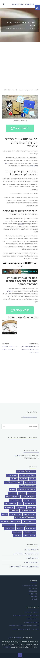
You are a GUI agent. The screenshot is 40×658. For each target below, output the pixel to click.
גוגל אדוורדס (31, 493)
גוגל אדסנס (22, 493)
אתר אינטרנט (23, 479)
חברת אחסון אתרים (29, 500)
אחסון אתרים (33, 591)
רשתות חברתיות (9, 528)
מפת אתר (34, 596)
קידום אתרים (22, 90)
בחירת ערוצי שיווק (30, 482)
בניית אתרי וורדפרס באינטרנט (13, 482)
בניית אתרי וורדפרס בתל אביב (26, 489)
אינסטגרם (10, 291)
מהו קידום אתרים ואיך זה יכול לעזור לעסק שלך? (24, 566)
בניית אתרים (33, 593)
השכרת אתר (12, 493)
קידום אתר (6, 647)
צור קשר (34, 599)
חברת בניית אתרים (15, 500)
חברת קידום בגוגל (30, 503)
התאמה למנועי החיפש (12, 496)
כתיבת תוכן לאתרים (33, 558)
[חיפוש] (4, 426)
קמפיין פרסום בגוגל (8, 525)
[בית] (35, 28)
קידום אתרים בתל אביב (31, 549)
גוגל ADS (12, 489)
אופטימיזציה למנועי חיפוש (27, 475)
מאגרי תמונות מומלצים (29, 417)
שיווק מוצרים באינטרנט (31, 562)
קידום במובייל (31, 525)
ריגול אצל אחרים (30, 528)
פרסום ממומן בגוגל (29, 514)
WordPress (18, 638)
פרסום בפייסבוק (29, 28)
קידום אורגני (31, 517)
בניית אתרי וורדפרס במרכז (27, 486)
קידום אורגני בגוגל (20, 517)
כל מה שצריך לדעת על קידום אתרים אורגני (26, 629)
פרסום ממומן (14, 510)
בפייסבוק (21, 224)
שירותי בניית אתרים (29, 532)
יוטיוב (20, 503)
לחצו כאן (17, 455)
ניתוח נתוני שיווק (20, 507)
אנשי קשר (32, 479)
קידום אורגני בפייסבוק (29, 521)
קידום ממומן (21, 525)
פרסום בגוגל (33, 588)
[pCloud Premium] (19, 271)
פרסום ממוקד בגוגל (15, 514)
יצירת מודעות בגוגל (10, 503)
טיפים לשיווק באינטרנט (29, 585)
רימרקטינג (20, 528)
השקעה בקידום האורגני (28, 496)
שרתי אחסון (17, 535)
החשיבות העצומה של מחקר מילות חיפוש (26, 554)
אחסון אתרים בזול (12, 475)
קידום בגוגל (4, 521)
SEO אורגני (20, 471)
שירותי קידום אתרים (29, 535)
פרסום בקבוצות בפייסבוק (28, 510)
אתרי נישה (14, 479)
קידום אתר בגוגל (15, 521)
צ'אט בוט (4, 514)
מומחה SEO (31, 507)
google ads (30, 471)
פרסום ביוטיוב (9, 507)
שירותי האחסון (17, 532)
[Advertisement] (20, 65)
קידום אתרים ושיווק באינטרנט (23, 4)
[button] (20, 128)
